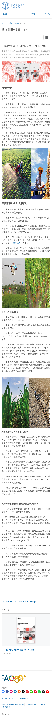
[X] (43, 691)
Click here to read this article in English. (20, 601)
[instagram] (11, 691)
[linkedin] (15, 691)
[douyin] (23, 691)
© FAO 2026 (6, 714)
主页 (3, 23)
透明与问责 (6, 707)
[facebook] (7, 691)
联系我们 (10, 704)
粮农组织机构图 (8, 698)
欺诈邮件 (29, 704)
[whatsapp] (39, 691)
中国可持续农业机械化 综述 (19, 650)
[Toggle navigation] (46, 37)
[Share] (44, 14)
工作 (3, 704)
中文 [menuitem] (33, 14)
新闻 (17, 23)
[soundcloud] (19, 691)
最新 (10, 23)
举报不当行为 (39, 704)
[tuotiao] (27, 691)
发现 (5, 14)
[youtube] (47, 691)
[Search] (48, 14)
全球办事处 (24, 698)
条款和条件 (19, 704)
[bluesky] (3, 691)
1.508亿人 (16, 243)
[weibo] (35, 691)
